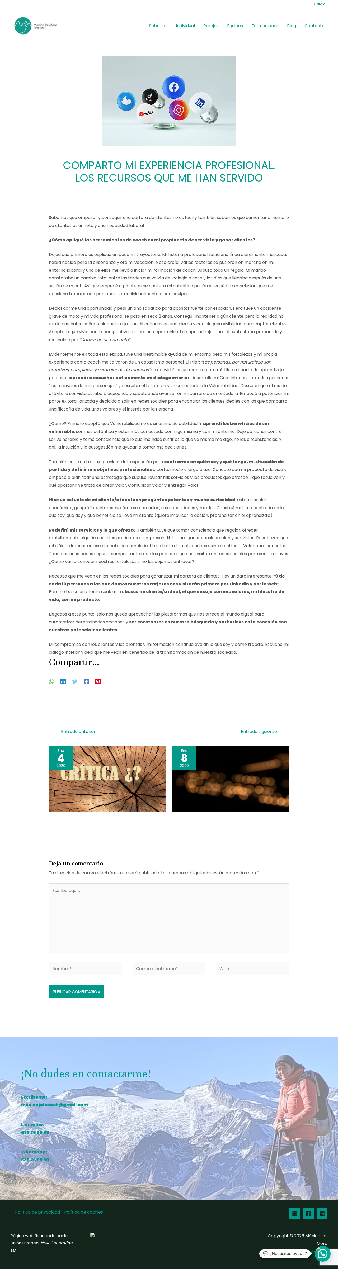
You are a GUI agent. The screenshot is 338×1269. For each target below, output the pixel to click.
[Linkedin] (63, 681)
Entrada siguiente (261, 731)
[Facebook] (86, 681)
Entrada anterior (76, 731)
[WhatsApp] (51, 681)
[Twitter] (74, 681)
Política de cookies (83, 1212)
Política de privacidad (37, 1212)
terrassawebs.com (307, 1251)
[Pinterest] (98, 681)
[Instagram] (294, 1213)
